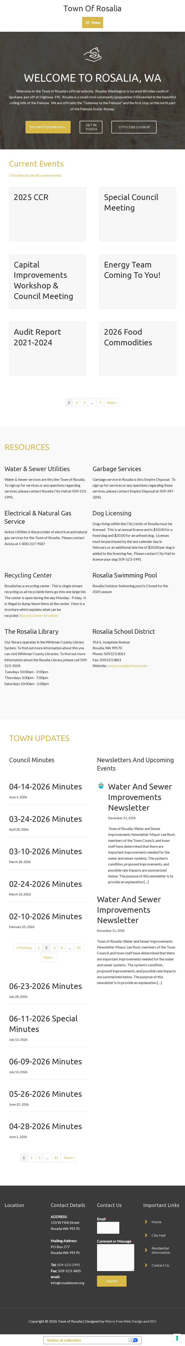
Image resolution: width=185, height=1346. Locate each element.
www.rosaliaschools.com (128, 665)
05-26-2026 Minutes (45, 1093)
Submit (111, 1281)
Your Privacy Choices (107, 1340)
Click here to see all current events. (35, 175)
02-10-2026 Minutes (45, 916)
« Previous (24, 947)
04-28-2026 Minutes (45, 1126)
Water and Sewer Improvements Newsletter (140, 797)
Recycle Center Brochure (38, 615)
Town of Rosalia (92, 8)
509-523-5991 (68, 1265)
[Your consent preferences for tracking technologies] (177, 1338)
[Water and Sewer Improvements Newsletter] (101, 784)
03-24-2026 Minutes (45, 818)
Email (102, 1219)
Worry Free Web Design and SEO (130, 1321)
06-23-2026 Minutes (45, 986)
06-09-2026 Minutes (45, 1061)
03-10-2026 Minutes (45, 851)
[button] (48, 127)
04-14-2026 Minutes (45, 786)
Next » (112, 402)
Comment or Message (115, 1241)
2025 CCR (31, 197)
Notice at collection (64, 1340)
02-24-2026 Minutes (45, 883)
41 (79, 947)
